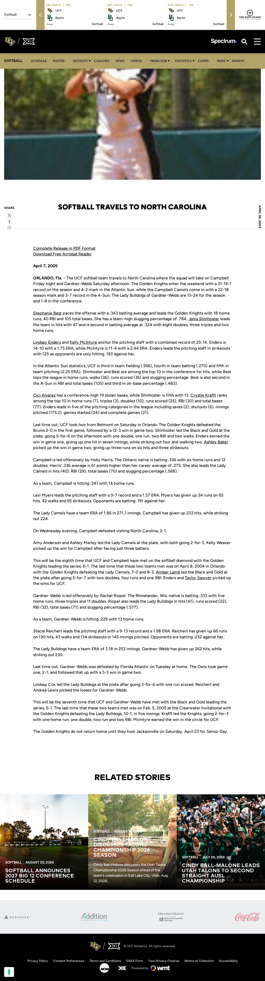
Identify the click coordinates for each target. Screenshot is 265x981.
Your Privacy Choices (163, 961)
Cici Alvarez (44, 395)
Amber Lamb (168, 572)
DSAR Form (134, 961)
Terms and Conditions (105, 961)
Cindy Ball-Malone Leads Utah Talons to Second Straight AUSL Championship (221, 873)
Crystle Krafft (203, 395)
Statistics (183, 61)
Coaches (101, 61)
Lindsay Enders (47, 342)
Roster (59, 61)
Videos (136, 61)
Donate (238, 61)
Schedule (39, 61)
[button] (40, 15)
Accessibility (228, 961)
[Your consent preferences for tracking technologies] (9, 972)
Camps (204, 61)
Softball (13, 862)
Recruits (80, 61)
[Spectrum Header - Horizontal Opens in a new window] (224, 41)
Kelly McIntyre (83, 342)
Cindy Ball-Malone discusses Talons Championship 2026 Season (122, 847)
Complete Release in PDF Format (64, 248)
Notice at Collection (199, 961)
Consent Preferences (68, 961)
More (221, 61)
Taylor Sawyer (198, 577)
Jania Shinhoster (203, 318)
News (119, 61)
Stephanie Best (47, 313)
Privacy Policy (37, 961)
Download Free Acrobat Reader (62, 254)
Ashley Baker (216, 442)
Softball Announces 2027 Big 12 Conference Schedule (39, 876)
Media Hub (158, 61)
